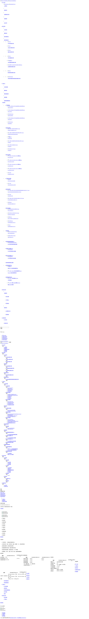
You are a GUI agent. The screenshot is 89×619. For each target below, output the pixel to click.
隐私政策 (3, 612)
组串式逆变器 (8, 127)
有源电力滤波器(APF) (9, 248)
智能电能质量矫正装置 (9, 262)
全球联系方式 (8, 478)
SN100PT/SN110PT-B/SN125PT (13, 395)
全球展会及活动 (6, 349)
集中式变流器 (8, 208)
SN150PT (9, 396)
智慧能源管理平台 (9, 265)
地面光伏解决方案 (9, 361)
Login (9, 475)
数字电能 (9, 471)
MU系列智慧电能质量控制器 (12, 434)
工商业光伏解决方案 (9, 359)
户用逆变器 (8, 105)
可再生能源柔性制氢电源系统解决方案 (12, 379)
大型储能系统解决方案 (9, 370)
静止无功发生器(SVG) (9, 255)
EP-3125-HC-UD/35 (11, 402)
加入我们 (5, 351)
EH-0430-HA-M (10, 414)
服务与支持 (4, 455)
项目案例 (5, 350)
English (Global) (4, 336)
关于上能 (76, 564)
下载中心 (7, 465)
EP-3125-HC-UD (10, 401)
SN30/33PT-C (10, 390)
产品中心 (3, 381)
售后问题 (9, 464)
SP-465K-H (9, 398)
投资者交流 (6, 486)
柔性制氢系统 (6, 377)
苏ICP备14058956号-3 (13, 617)
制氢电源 (7, 230)
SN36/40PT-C (10, 391)
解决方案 (3, 352)
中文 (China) (4, 335)
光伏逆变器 (6, 383)
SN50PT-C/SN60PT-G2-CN (12, 394)
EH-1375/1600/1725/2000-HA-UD (13, 421)
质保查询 (7, 473)
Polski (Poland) (4, 339)
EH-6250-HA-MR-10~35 (11, 416)
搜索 (1, 328)
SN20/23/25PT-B (10, 389)
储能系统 (5, 363)
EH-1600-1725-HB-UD (11, 420)
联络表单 (7, 480)
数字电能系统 (6, 372)
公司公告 (5, 485)
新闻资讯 (5, 348)
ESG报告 (9, 472)
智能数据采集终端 (9, 277)
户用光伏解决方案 (9, 357)
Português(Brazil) (4, 338)
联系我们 (5, 476)
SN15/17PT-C (10, 388)
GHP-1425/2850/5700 (11, 428)
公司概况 (5, 347)
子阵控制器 (9, 453)
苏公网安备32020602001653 (21, 617)
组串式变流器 (8, 189)
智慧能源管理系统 (7, 444)
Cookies (3, 614)
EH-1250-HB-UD (10, 419)
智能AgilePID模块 (11, 454)
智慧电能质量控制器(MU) (10, 241)
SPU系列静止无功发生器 (12, 441)
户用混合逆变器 (8, 178)
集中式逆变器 (8, 154)
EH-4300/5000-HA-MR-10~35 (12, 415)
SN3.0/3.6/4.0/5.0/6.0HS (11, 410)
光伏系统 (27, 577)
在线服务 (5, 457)
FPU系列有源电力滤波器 (12, 437)
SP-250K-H (9, 397)
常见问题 (9, 462)
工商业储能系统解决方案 (10, 368)
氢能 (5, 593)
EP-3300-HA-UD (10, 403)
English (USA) (4, 337)
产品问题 (9, 463)
